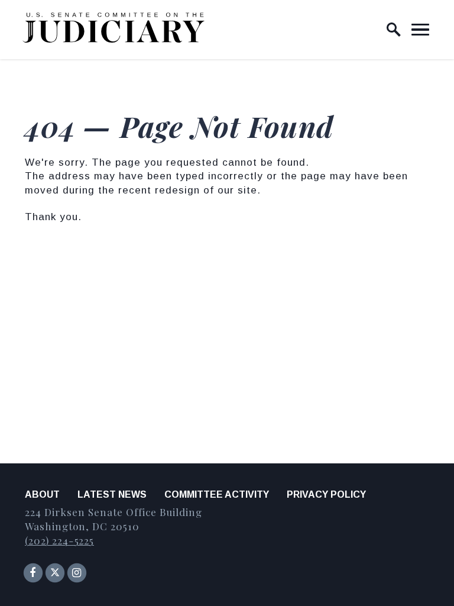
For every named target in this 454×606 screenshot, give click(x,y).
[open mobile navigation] (420, 29)
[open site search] (394, 29)
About (42, 494)
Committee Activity (216, 494)
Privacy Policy (326, 494)
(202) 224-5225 (59, 540)
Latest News (112, 494)
